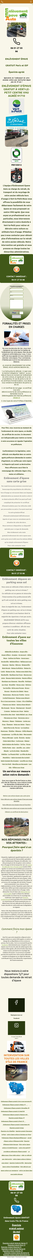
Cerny (27, 695)
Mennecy (5, 721)
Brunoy (7, 691)
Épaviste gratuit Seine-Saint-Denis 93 (16, 1255)
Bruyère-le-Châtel (17, 691)
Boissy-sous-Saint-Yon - (24, 671)
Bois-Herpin (6, 668)
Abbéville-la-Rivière (12, 651)
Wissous (18, 731)
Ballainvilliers (14, 661)
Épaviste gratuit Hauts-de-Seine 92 (16, 1253)
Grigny (18, 701)
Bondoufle (5, 675)
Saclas (27, 738)
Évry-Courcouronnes (8, 701)
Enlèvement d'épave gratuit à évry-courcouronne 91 (16, 1101)
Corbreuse (20, 741)
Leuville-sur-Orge (26, 761)
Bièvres (18, 665)
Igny (13, 747)
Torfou (22, 744)
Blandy (6, 751)
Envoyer (16, 316)
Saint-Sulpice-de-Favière (10, 744)
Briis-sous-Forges (17, 688)
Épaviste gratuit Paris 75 (16, 1245)
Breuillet (12, 685)
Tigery (28, 724)
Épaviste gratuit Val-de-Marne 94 (13, 1249)
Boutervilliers (27, 678)
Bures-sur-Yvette (18, 695)
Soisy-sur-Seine (19, 724)
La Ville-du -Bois (17, 734)
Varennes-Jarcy (23, 718)
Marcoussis (28, 734)
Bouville (21, 681)
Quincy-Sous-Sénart (23, 704)
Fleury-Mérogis (7, 738)
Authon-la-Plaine (14, 658)
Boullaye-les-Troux (16, 675)
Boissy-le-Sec (10, 671)
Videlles (4, 754)
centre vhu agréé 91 (24, 1148)
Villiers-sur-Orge (18, 767)
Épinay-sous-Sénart (23, 698)
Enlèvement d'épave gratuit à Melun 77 (13, 1105)
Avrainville (5, 661)
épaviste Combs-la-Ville (17, 1163)
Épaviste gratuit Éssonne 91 (11, 1247)
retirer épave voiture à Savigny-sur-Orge (19, 1134)
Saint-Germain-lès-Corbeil (20, 757)
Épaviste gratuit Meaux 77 (17, 1118)
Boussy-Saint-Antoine (13, 678)
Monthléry (6, 757)
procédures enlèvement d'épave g (15, 1151)
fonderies (5, 945)
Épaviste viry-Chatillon (8, 1131)
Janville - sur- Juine (23, 747)
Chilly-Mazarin (27, 731)
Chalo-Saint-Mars (9, 741)
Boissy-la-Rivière (17, 668)
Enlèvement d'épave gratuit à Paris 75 (13, 1121)
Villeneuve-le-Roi (18, 1141)
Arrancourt (23, 655)
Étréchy (22, 738)
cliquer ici (16, 397)
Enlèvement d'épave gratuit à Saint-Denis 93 (16, 1124)
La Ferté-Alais (15, 751)
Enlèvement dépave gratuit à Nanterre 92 (16, 1114)
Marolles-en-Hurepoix (20, 764)
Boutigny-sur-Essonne (10, 681)
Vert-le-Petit (6, 764)
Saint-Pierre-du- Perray (12, 728)
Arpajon (15, 655)
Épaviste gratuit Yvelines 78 (13, 1251)
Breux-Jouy (20, 685)
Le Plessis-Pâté (13, 754)
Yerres (12, 708)
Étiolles (12, 731)
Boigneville (26, 665)
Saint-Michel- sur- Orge (24, 714)
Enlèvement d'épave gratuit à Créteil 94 (13, 1111)
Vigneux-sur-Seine (9, 704)
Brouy (27, 688)
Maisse (27, 741)
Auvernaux (25, 658)
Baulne (12, 665)
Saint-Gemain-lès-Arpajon (10, 761)
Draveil (28, 708)
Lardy (16, 738)
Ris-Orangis (5, 708)
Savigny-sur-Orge (17, 711)
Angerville (24, 651)
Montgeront (20, 708)
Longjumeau (6, 734)
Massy (12, 721)
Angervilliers (6, 655)
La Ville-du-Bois (25, 754)
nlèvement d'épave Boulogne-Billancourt (14, 1138)
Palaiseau (18, 721)
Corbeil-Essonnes (9, 698)
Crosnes (7, 711)
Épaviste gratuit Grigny (17, 1128)
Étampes (10, 724)
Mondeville (24, 751)
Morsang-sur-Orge (10, 718)
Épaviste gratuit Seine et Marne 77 (15, 1243)
